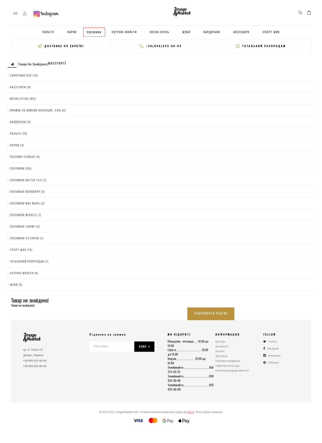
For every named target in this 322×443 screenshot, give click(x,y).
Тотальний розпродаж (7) (29, 261)
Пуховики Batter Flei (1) (28, 180)
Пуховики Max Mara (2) (27, 203)
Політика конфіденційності (232, 370)
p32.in (190, 412)
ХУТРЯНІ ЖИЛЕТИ (124, 32)
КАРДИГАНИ (211, 32)
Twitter (272, 341)
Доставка (221, 356)
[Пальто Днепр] (32, 336)
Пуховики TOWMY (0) (25, 226)
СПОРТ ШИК (271, 32)
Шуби (186, 32)
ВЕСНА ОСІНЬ (159, 32)
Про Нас (220, 341)
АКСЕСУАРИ (241, 32)
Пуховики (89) (21, 168)
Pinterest (273, 362)
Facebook (273, 348)
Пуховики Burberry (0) (27, 191)
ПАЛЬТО (48, 32)
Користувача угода (227, 365)
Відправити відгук (211, 313)
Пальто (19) (18, 133)
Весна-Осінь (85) (23, 98)
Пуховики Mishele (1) (25, 215)
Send (143, 346)
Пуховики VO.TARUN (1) (27, 238)
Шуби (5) (16, 284)
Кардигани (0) (20, 122)
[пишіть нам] (15, 13)
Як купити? (221, 346)
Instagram (274, 355)
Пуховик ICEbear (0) (25, 157)
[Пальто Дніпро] (182, 11)
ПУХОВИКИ (94, 32)
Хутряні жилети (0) (24, 273)
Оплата (220, 351)
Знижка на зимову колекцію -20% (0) (38, 110)
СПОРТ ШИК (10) (21, 250)
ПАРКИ (72, 32)
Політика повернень (227, 361)
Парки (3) (17, 145)
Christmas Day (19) (24, 75)
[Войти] (24, 13)
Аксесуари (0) (20, 87)
